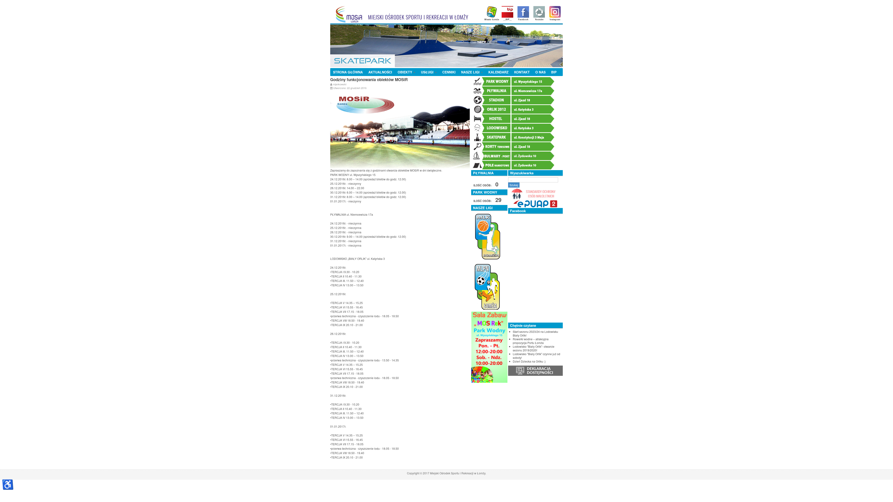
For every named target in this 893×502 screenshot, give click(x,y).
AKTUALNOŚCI (380, 72)
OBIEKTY (405, 72)
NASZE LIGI (470, 72)
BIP (553, 72)
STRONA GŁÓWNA (348, 72)
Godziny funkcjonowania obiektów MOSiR (369, 79)
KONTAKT (522, 72)
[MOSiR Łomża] (400, 14)
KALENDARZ (498, 72)
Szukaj (514, 185)
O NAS (540, 72)
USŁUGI (427, 72)
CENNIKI (449, 72)
